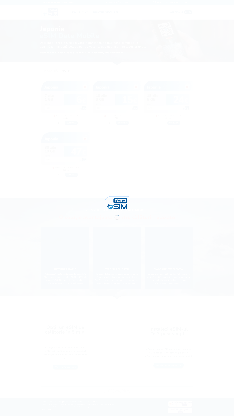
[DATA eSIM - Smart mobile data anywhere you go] (117, 203)
